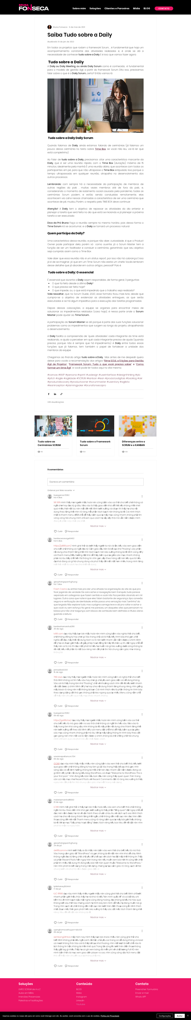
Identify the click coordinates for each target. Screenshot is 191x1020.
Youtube (80, 1004)
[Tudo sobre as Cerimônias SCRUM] (53, 426)
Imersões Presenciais (29, 996)
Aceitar (180, 1016)
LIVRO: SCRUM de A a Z (29, 989)
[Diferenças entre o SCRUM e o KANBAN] (137, 426)
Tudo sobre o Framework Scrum (95, 443)
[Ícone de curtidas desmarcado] (55, 531)
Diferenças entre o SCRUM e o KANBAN (133, 443)
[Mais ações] (142, 496)
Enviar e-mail (142, 992)
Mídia (79, 992)
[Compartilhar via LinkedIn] (55, 394)
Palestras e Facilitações (31, 1000)
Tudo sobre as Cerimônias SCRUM (49, 443)
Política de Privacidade (110, 1016)
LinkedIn (80, 1000)
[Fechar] (187, 1016)
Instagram (81, 996)
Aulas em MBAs (26, 992)
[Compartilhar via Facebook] (48, 394)
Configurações (165, 1016)
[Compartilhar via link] (61, 394)
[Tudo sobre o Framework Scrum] (95, 426)
